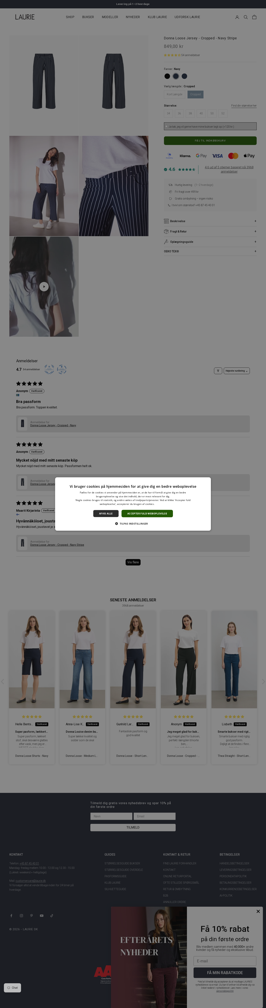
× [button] (206, 481)
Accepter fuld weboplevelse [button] (147, 513)
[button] (133, 523)
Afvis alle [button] (106, 513)
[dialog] (133, 504)
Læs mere (160, 504)
